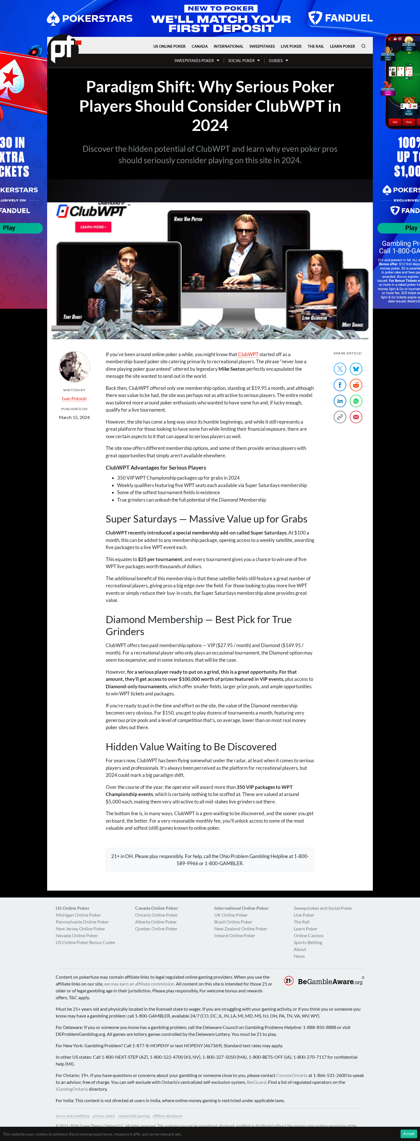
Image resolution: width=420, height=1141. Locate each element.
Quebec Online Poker (156, 928)
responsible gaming (134, 1116)
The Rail (316, 46)
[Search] (363, 46)
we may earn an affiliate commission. (139, 983)
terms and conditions (73, 1116)
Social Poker (241, 60)
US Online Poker (169, 46)
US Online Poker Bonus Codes (85, 942)
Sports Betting (308, 942)
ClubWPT (248, 354)
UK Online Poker (231, 914)
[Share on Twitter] (340, 369)
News (299, 956)
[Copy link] (340, 417)
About (300, 949)
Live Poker (291, 46)
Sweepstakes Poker (194, 60)
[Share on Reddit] (356, 385)
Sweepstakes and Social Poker (323, 908)
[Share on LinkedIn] (340, 401)
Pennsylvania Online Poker (82, 921)
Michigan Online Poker (78, 914)
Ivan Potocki (74, 398)
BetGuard (256, 1082)
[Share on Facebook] (340, 385)
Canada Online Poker (156, 908)
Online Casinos (309, 935)
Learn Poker (342, 46)
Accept (409, 1133)
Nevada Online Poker (77, 935)
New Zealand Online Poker (240, 928)
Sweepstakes (262, 46)
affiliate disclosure (167, 1116)
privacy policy (104, 1116)
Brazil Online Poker (233, 921)
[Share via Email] (356, 417)
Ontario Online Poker (156, 914)
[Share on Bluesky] (356, 369)
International (228, 46)
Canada (200, 46)
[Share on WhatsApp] (356, 401)
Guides (276, 60)
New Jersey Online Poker (80, 928)
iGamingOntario (72, 1089)
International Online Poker (241, 908)
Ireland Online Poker (234, 935)
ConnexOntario (291, 1075)
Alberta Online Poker (156, 921)
